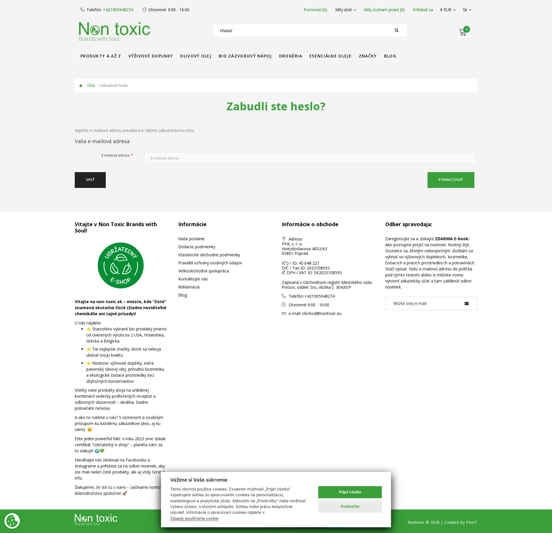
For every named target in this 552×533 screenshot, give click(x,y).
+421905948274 (118, 10)
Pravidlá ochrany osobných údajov (210, 262)
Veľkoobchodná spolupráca (203, 271)
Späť (90, 179)
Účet (91, 85)
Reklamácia (189, 287)
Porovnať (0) (315, 10)
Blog (182, 295)
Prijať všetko (350, 492)
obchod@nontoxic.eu (322, 313)
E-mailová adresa (115, 155)
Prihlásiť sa (423, 10)
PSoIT (471, 522)
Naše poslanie (191, 238)
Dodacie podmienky (196, 246)
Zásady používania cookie (194, 518)
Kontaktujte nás (193, 279)
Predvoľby (350, 506)
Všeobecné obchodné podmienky (209, 254)
